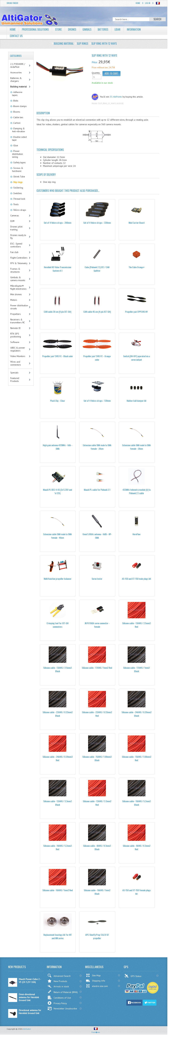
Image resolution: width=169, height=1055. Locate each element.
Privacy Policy (60, 1003)
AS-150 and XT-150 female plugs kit (136, 891)
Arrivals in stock (61, 986)
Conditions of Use (62, 997)
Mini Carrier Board (136, 222)
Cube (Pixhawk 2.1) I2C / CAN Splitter (97, 268)
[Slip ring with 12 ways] (59, 72)
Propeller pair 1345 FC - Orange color (97, 357)
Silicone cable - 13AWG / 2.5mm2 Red (136, 624)
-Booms (16, 111)
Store (58, 29)
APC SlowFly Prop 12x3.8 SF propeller (97, 936)
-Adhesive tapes (17, 94)
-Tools (15, 204)
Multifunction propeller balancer (57, 578)
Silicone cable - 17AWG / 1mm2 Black (136, 669)
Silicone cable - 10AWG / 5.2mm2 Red (57, 847)
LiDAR (117, 29)
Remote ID (15, 328)
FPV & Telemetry (18, 263)
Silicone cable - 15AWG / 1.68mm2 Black (97, 758)
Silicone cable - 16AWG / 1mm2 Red (57, 890)
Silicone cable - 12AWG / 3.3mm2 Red (97, 802)
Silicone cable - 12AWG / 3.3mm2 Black (57, 802)
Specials (14, 372)
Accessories (16, 72)
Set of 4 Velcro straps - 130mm (97, 400)
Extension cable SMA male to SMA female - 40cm (57, 535)
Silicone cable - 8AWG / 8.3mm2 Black (97, 847)
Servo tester (97, 578)
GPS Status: (136, 976)
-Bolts (15, 100)
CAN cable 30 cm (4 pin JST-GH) (57, 311)
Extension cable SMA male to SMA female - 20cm (97, 446)
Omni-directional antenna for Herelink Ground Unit (29, 997)
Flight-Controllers (18, 257)
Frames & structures (15, 270)
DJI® (12, 221)
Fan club (14, 252)
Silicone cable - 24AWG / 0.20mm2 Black (137, 713)
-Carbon (16, 122)
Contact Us (16, 36)
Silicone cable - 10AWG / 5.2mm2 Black (136, 802)
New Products (60, 981)
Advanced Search (62, 976)
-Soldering (17, 187)
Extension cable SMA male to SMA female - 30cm (136, 446)
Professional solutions (35, 29)
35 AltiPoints (116, 96)
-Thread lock (18, 198)
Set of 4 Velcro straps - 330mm (97, 222)
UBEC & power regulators (17, 349)
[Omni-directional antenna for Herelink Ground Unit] (12, 1001)
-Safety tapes (19, 162)
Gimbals (87, 29)
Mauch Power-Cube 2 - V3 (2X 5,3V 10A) (30, 980)
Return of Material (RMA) (66, 992)
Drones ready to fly (18, 237)
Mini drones (16, 294)
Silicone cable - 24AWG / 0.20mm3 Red (58, 758)
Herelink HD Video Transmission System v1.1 (57, 268)
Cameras (14, 215)
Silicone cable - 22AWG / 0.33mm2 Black (58, 713)
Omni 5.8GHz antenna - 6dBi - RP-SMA (97, 535)
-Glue (15, 145)
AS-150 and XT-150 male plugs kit (136, 578)
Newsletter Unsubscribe (65, 1008)
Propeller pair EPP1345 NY (136, 311)
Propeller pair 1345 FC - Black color (57, 356)
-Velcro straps (19, 209)
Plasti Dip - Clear (57, 400)
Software (14, 342)
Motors (13, 299)
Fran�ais (96, 1032)
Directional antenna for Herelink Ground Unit (30, 1012)
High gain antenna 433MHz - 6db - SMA (57, 446)
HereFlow (136, 534)
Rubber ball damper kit (136, 400)
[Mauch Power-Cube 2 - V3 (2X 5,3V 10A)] (12, 985)
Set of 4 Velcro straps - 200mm (57, 222)
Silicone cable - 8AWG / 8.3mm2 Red (136, 847)
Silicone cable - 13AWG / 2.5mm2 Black (57, 669)
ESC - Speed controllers (16, 245)
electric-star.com (100, 986)
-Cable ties (17, 117)
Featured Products (14, 380)
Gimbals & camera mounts (17, 279)
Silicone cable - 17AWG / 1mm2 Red (97, 667)
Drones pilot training (16, 228)
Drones (72, 29)
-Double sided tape (19, 138)
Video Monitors (17, 356)
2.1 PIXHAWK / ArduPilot (17, 65)
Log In (147, 3)
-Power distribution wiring (17, 154)
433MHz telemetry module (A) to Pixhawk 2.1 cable (137, 491)
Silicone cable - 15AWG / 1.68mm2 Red (136, 758)
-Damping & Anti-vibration (18, 130)
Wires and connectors (15, 363)
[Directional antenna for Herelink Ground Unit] (12, 1017)
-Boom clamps (19, 106)
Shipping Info (98, 980)
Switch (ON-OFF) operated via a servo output (136, 357)
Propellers (15, 314)
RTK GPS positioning (15, 335)
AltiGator (27, 1029)
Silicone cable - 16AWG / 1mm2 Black (97, 891)
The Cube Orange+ (136, 267)
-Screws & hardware (17, 169)
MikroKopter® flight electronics (18, 287)
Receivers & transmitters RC (17, 321)
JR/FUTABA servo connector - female (97, 624)
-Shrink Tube (18, 176)
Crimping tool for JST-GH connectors (57, 624)
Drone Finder (12, 3)
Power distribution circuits (19, 307)
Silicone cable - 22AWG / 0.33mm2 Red (97, 713)
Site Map (96, 975)
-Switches (17, 193)
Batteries (103, 29)
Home (138, 3)
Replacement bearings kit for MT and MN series (57, 936)
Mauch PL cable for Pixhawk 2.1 (97, 489)
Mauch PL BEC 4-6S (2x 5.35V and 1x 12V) (57, 491)
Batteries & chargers (16, 79)
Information (134, 29)
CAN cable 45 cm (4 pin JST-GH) (97, 311)
